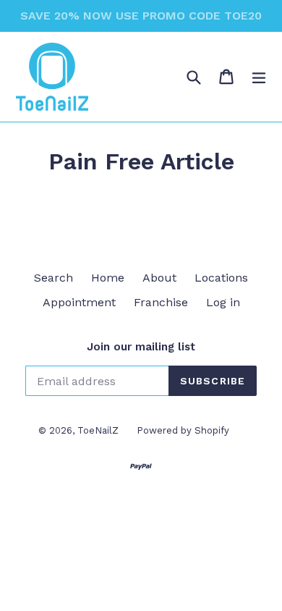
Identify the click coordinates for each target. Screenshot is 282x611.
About (159, 278)
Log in (223, 302)
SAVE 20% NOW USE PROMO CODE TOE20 (141, 15)
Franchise (161, 302)
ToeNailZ (98, 430)
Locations (221, 278)
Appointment (79, 302)
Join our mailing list (141, 346)
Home (107, 278)
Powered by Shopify (183, 430)
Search (53, 278)
